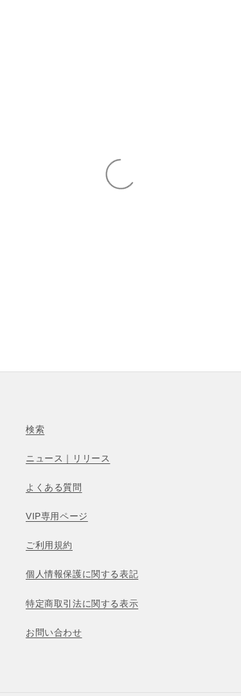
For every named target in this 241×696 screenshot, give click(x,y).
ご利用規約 (49, 545)
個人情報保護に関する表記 (82, 574)
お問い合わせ (54, 632)
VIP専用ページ (57, 516)
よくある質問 (54, 487)
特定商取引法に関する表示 (82, 603)
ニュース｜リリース (68, 458)
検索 (35, 429)
